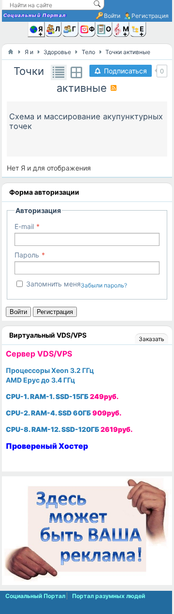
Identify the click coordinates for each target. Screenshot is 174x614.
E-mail (24, 226)
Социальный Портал (34, 15)
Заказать (151, 339)
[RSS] (113, 88)
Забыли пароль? (104, 285)
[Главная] (10, 51)
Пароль (26, 255)
